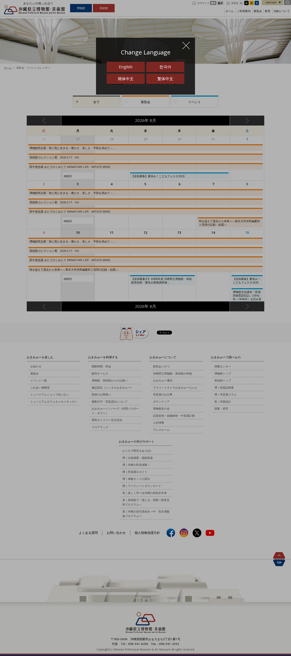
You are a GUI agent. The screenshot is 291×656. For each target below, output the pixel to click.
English (126, 66)
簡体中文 (126, 78)
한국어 (165, 66)
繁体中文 (165, 78)
